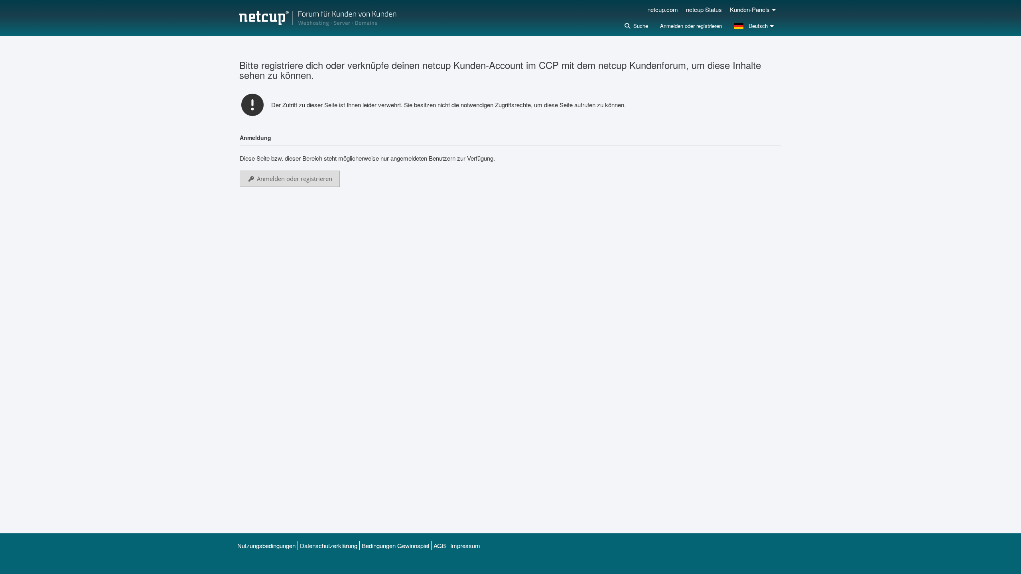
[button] (755, 26)
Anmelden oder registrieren (691, 25)
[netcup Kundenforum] (317, 18)
